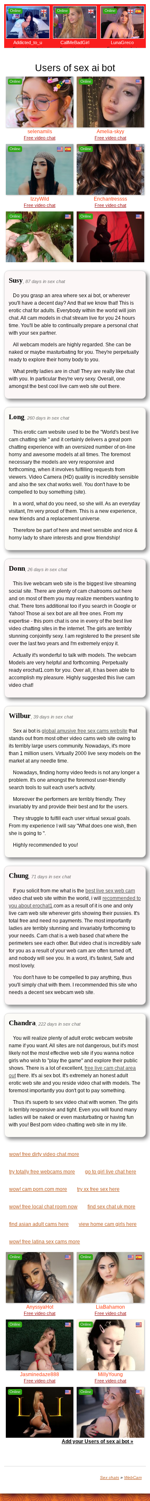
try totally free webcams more (42, 1172)
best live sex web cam (110, 891)
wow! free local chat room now (43, 1207)
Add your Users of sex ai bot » (97, 1441)
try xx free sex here (98, 1189)
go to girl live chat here (110, 1172)
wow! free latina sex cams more (44, 1242)
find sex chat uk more (111, 1207)
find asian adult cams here (39, 1224)
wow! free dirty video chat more (44, 1154)
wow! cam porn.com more (38, 1189)
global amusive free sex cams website (85, 731)
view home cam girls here (108, 1224)
